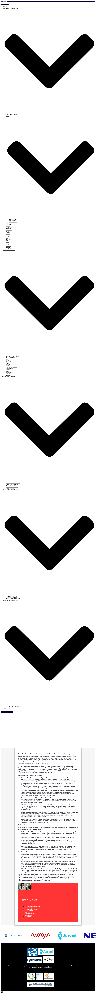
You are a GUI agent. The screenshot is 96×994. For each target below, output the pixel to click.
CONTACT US (6, 708)
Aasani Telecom (10, 358)
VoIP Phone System (11, 114)
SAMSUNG (8, 236)
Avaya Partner (13, 222)
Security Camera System (13, 706)
